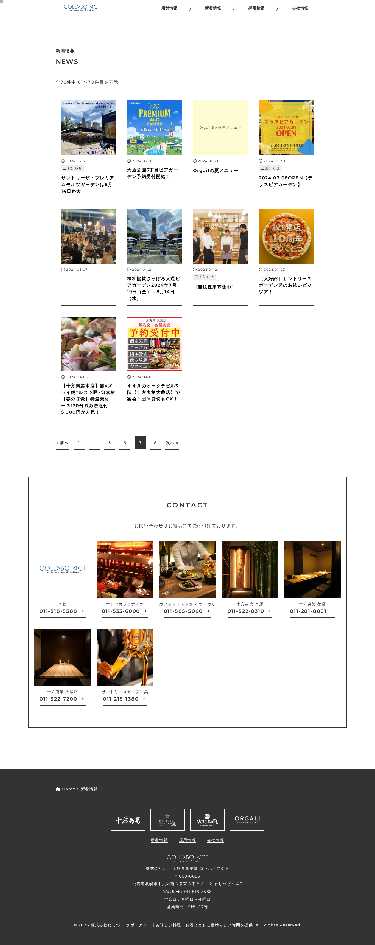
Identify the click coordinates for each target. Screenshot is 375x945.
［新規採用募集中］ (214, 287)
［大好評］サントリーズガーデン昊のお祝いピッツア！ (285, 285)
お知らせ (75, 168)
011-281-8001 (308, 611)
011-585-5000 (183, 611)
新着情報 (213, 7)
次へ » (172, 442)
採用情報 (256, 7)
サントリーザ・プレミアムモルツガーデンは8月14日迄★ (87, 184)
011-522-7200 (58, 699)
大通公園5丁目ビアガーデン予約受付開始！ (152, 173)
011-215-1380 (121, 699)
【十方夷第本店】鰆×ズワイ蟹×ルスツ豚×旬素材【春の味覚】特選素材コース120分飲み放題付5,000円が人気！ (88, 399)
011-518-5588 (58, 611)
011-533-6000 (121, 611)
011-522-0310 (246, 611)
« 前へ (62, 442)
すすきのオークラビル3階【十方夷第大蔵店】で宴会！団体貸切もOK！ (153, 392)
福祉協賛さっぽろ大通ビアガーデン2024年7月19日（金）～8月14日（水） (153, 288)
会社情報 (300, 7)
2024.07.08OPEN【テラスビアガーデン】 (286, 181)
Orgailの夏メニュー (216, 170)
